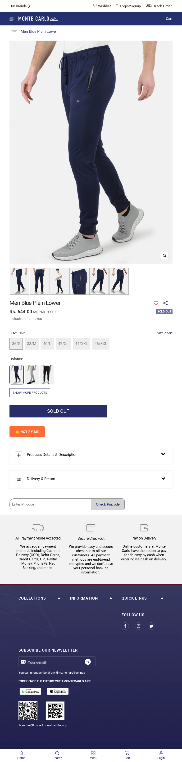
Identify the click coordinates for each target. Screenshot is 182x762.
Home (13, 31)
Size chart (165, 333)
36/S (16, 343)
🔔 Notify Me (27, 432)
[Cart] (161, 19)
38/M (31, 343)
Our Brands (18, 6)
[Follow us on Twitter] (154, 626)
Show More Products (30, 392)
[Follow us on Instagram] (141, 626)
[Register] (88, 662)
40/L (47, 343)
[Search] (150, 19)
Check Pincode (108, 504)
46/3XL (101, 343)
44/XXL (81, 343)
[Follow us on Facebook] (128, 626)
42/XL (63, 343)
